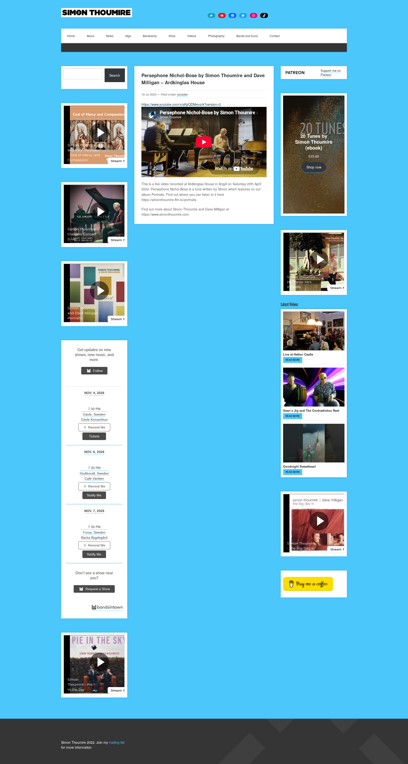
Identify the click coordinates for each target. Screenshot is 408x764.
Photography (216, 36)
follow (98, 371)
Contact (275, 36)
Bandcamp (150, 36)
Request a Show (97, 589)
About (90, 36)
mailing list (116, 742)
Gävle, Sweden (94, 414)
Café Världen (94, 478)
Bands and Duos (247, 36)
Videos (191, 36)
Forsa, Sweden (94, 532)
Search (114, 75)
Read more (292, 359)
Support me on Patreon (331, 72)
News (109, 36)
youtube (182, 94)
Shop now (313, 167)
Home (71, 36)
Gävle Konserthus (94, 419)
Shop (172, 36)
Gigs (128, 36)
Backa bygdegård (94, 537)
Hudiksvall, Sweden (94, 473)
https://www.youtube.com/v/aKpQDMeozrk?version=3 (181, 104)
